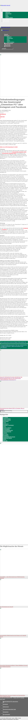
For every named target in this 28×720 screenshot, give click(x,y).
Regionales (5, 435)
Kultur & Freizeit (7, 427)
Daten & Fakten (9, 17)
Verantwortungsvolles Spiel (9, 709)
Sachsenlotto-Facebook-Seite (9, 153)
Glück (4, 426)
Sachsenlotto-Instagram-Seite (19, 151)
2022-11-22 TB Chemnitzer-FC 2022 (9, 147)
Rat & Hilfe (5, 434)
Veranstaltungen (7, 438)
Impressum (5, 704)
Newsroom (5, 11)
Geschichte (6, 424)
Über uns (5, 440)
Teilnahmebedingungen (9, 436)
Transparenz (5, 711)
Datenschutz (6, 706)
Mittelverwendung (8, 430)
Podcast (5, 433)
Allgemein (5, 417)
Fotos (6, 15)
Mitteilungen (8, 13)
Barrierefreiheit (6, 714)
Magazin (5, 9)
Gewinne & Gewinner (8, 425)
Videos (7, 16)
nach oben (2, 699)
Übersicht (7, 12)
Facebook (4, 229)
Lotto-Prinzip (6, 20)
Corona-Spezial (7, 418)
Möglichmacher (7, 431)
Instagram (25, 228)
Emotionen (5, 421)
